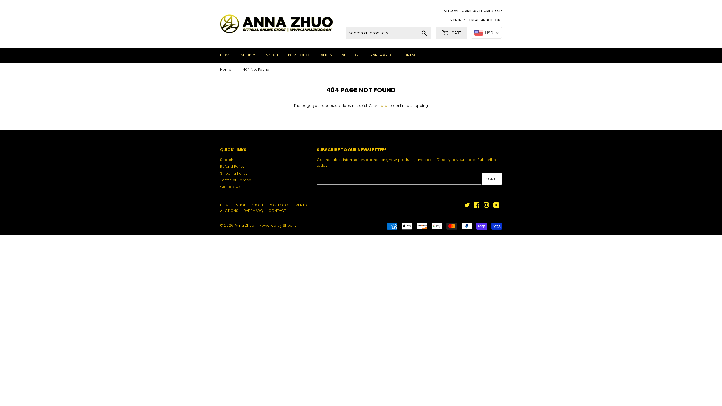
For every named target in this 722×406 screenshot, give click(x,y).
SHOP (246, 55)
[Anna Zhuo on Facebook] (477, 206)
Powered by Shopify (277, 225)
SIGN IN (455, 20)
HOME (225, 55)
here (382, 105)
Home (225, 69)
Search (226, 159)
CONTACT (409, 55)
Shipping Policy (234, 173)
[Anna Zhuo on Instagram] (486, 206)
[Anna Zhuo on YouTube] (496, 206)
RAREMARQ (380, 55)
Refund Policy (232, 166)
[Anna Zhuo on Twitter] (467, 206)
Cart (455, 33)
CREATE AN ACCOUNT (485, 20)
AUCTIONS (351, 55)
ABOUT (271, 55)
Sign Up (491, 178)
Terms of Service (235, 180)
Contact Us (230, 186)
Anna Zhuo (244, 225)
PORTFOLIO (298, 55)
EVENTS (325, 55)
